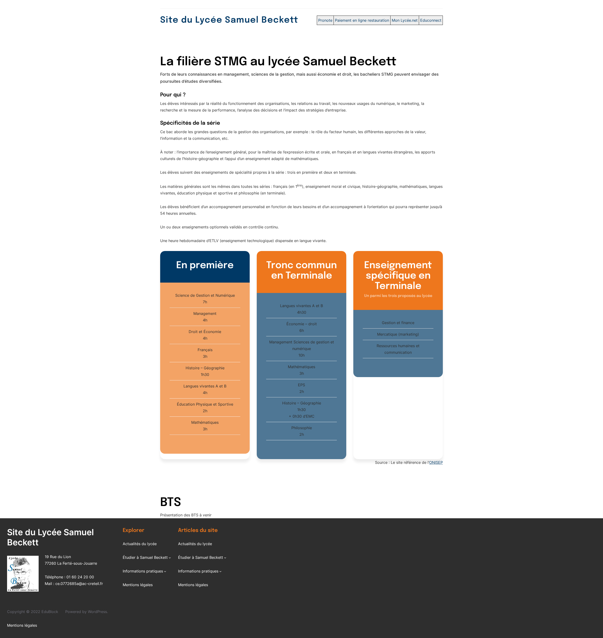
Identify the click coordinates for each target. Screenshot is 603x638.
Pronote (325, 20)
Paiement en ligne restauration (362, 20)
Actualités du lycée (140, 543)
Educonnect (430, 20)
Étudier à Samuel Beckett (145, 557)
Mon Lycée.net (405, 20)
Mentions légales (138, 584)
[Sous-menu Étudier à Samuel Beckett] (170, 557)
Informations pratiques (143, 571)
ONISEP (436, 462)
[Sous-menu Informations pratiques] (165, 571)
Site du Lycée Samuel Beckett (229, 20)
